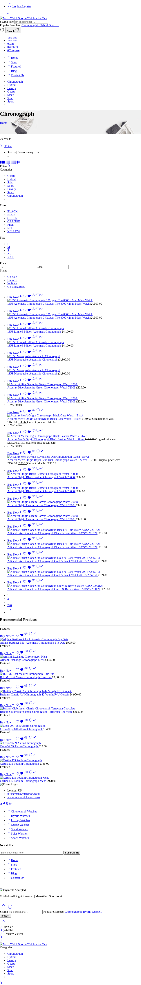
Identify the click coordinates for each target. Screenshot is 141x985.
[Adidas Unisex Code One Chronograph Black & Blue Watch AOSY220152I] (74, 530)
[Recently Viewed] (10, 908)
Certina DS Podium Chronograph (20, 763)
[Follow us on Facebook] (4, 804)
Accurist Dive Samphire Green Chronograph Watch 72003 (41, 387)
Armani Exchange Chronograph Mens (22, 659)
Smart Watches (19, 829)
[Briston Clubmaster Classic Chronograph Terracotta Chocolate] (70, 708)
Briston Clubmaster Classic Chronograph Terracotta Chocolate (36, 711)
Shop (14, 62)
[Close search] (3, 923)
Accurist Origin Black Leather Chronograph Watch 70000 (41, 477)
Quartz (11, 91)
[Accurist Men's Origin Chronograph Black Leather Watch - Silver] (74, 436)
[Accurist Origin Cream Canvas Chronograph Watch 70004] (74, 502)
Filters (8, 146)
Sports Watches (20, 838)
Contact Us (17, 75)
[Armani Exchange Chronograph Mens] (70, 656)
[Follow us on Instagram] (10, 804)
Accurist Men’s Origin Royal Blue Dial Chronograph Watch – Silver (47, 460)
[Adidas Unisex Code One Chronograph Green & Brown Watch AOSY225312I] (74, 586)
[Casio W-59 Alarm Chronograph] (70, 743)
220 (9, 605)
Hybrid (44, 25)
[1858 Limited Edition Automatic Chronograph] (74, 328)
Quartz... (54, 25)
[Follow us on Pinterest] (7, 804)
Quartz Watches (20, 824)
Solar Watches (19, 833)
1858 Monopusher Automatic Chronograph (32, 359)
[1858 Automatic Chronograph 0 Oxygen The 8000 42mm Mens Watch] (74, 300)
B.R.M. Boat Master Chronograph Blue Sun (26, 677)
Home (14, 57)
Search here (7, 21)
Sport (10, 101)
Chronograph (15, 81)
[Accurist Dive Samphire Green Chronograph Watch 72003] (74, 384)
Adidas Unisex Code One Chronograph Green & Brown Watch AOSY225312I (53, 589)
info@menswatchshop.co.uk (23, 793)
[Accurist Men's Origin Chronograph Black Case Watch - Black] (74, 415)
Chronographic (30, 25)
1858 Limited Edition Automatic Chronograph (34, 331)
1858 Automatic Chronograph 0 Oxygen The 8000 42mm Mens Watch (48, 303)
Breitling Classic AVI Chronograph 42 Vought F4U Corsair (35, 694)
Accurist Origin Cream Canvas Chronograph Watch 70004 (41, 505)
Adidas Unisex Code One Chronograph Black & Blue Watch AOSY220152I (52, 533)
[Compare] (40, 297)
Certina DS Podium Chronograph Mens (23, 780)
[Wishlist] (27, 297)
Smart (10, 94)
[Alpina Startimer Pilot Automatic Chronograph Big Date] (70, 639)
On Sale (12, 276)
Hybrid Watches (20, 815)
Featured (16, 66)
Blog (14, 70)
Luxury (11, 88)
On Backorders (16, 286)
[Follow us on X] (1, 804)
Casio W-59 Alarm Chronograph (19, 746)
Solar (10, 98)
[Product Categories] (9, 40)
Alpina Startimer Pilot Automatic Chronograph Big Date (33, 642)
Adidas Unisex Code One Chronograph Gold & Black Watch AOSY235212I (52, 561)
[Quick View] (33, 297)
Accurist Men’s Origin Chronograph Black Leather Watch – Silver (46, 439)
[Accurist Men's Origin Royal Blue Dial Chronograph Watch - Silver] (74, 456)
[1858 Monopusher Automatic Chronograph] (74, 356)
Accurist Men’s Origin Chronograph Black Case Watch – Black (44, 418)
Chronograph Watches (24, 811)
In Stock (12, 283)
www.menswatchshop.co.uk (23, 797)
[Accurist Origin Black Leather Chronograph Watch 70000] (74, 474)
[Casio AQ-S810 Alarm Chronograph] (70, 725)
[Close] (9, 166)
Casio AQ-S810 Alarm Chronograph (21, 729)
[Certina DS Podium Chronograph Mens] (70, 777)
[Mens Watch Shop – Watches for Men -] (23, 18)
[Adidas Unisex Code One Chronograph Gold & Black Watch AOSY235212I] (74, 558)
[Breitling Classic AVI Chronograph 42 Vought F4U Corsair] (70, 691)
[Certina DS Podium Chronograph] (70, 760)
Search (11, 31)
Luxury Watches (20, 820)
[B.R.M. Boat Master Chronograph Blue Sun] (70, 674)
